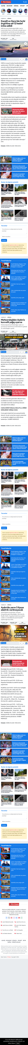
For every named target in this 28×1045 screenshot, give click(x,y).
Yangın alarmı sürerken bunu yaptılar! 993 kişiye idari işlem (20, 193)
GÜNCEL (16, 6)
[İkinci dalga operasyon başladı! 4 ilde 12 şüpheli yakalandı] (7, 187)
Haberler (3, 18)
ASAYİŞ (3, 6)
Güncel (9, 18)
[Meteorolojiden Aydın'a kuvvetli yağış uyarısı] (14, 342)
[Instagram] (14, 918)
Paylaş (4, 59)
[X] (9, 918)
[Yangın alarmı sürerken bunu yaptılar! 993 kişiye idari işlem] (21, 187)
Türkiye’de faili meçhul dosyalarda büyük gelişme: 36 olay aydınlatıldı (7, 206)
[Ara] (24, 2)
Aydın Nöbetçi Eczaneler (8, 922)
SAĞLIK (9, 942)
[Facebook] (6, 918)
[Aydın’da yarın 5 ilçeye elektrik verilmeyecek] (14, 633)
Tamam (17, 1043)
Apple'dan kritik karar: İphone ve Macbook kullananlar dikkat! (20, 219)
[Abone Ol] (26, 59)
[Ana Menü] (26, 2)
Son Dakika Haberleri (7, 933)
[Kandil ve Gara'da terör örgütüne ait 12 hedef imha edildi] (14, 49)
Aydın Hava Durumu (20, 922)
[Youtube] (19, 918)
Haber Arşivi (19, 933)
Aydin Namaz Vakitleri (8, 925)
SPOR (24, 940)
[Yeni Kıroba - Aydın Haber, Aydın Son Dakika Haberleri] (6, 2)
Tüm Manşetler (19, 930)
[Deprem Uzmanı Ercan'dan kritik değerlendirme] (21, 200)
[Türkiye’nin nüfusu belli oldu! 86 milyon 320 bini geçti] (7, 213)
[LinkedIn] (16, 918)
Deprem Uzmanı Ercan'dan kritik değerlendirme (20, 205)
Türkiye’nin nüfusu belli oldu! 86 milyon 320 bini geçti (6, 219)
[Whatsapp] (21, 918)
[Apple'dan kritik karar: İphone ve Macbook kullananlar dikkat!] (21, 213)
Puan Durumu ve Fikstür (7, 930)
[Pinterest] (11, 918)
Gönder (4, 240)
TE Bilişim (9, 957)
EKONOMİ (9, 6)
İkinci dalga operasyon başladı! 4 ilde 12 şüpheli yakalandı (6, 193)
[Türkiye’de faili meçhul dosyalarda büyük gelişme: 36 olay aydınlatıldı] (7, 200)
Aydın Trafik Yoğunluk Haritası (20, 926)
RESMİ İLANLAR (16, 942)
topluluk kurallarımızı (14, 245)
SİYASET (22, 6)
